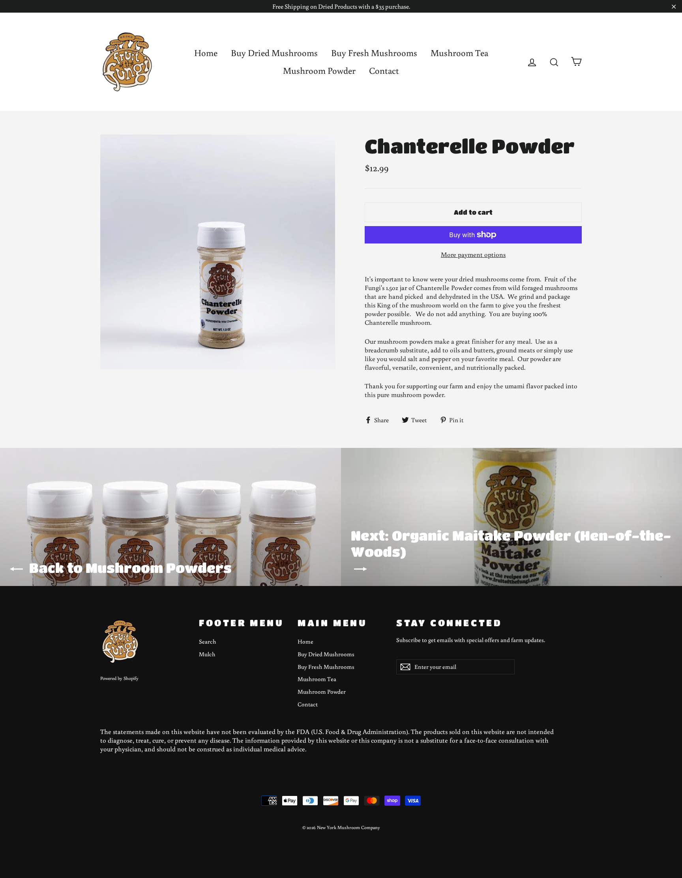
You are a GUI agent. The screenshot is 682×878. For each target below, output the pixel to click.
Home (205, 52)
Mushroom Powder (319, 70)
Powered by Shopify (119, 678)
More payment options (473, 254)
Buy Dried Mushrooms (274, 52)
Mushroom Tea (459, 52)
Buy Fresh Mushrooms (374, 52)
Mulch (207, 654)
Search (207, 641)
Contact (384, 70)
